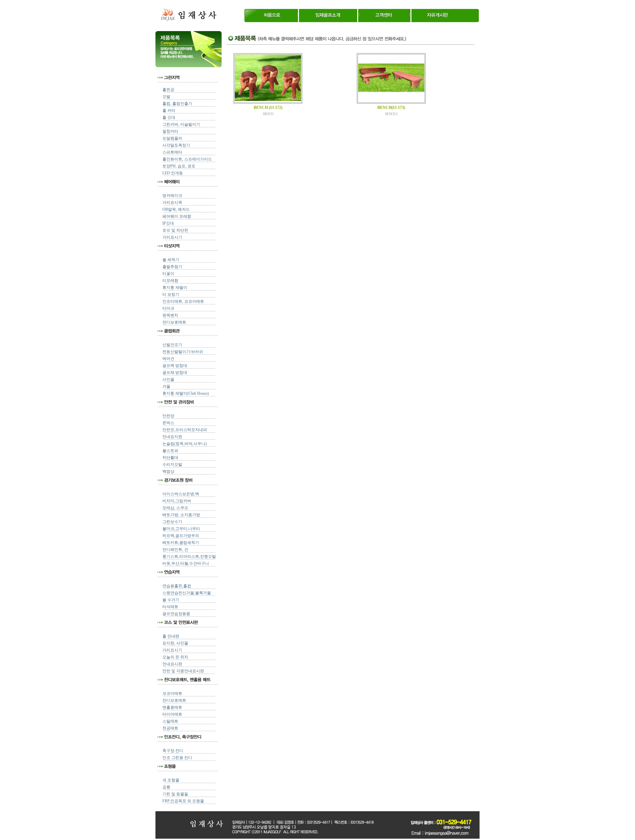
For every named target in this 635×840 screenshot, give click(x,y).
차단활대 (170, 457)
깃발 (166, 96)
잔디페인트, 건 (175, 549)
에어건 (168, 358)
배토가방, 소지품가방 (181, 514)
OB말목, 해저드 (176, 209)
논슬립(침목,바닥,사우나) (184, 443)
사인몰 (168, 379)
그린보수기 (172, 521)
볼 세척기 (170, 259)
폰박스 (168, 422)
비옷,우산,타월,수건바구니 (185, 563)
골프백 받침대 (174, 365)
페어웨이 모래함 (176, 216)
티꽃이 (168, 273)
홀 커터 (168, 110)
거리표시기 (172, 237)
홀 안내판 (170, 636)
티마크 (168, 308)
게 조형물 (170, 780)
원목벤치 (170, 315)
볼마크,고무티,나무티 (181, 528)
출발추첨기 (172, 266)
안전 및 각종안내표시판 (183, 671)
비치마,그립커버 (176, 501)
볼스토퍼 (170, 450)
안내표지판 (172, 436)
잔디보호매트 (174, 322)
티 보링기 (170, 294)
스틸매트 (170, 721)
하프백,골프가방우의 (180, 535)
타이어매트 (172, 714)
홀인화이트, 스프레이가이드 (187, 159)
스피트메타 (172, 152)
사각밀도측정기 (176, 145)
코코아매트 (172, 693)
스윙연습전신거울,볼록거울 (186, 593)
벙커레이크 (172, 195)
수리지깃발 (172, 464)
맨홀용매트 (172, 707)
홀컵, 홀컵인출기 (177, 103)
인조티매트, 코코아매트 (183, 301)
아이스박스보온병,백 (180, 494)
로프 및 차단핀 (175, 230)
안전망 (168, 416)
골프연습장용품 (176, 613)
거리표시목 (172, 202)
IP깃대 (168, 223)
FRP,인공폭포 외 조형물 (183, 801)
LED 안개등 (172, 173)
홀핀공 (168, 89)
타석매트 (170, 606)
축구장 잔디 (172, 750)
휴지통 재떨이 (174, 287)
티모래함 (170, 280)
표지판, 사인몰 (175, 643)
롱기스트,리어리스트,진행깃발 (189, 556)
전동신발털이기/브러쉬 (182, 351)
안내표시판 (172, 664)
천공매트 (170, 728)
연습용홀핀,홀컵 (176, 586)
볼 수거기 (170, 599)
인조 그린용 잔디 (177, 757)
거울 (166, 386)
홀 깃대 (168, 117)
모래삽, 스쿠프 (175, 508)
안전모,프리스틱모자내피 (184, 429)
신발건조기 (172, 344)
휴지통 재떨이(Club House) (185, 393)
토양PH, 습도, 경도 (178, 166)
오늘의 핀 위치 (175, 657)
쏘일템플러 (172, 138)
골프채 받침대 (174, 372)
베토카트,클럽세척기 (180, 542)
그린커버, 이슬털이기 (181, 124)
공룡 (166, 787)
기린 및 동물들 (175, 794)
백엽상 (168, 471)
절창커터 (170, 131)
